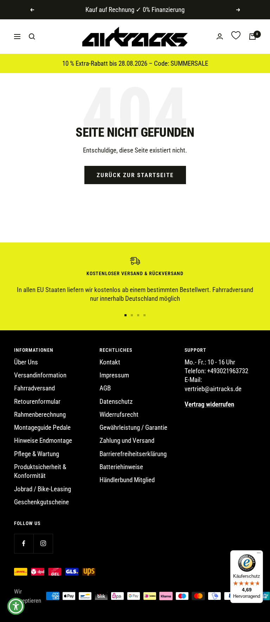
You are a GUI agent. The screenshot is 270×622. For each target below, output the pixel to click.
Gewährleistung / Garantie (133, 427)
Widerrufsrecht (119, 414)
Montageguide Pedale (42, 427)
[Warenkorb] (252, 36)
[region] (135, 280)
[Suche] (32, 36)
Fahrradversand (34, 388)
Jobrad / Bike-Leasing (42, 489)
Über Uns (26, 362)
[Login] (220, 36)
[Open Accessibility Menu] (16, 606)
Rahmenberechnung (40, 414)
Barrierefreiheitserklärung (133, 454)
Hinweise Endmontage (43, 440)
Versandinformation (40, 375)
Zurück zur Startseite (135, 175)
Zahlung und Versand (126, 440)
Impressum (114, 375)
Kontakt (109, 362)
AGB (105, 388)
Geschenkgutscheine (41, 502)
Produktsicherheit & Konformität (40, 471)
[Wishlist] (235, 36)
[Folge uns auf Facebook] (23, 543)
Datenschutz (116, 401)
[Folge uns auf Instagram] (43, 543)
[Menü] (259, 554)
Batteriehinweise (121, 467)
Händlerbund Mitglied (127, 480)
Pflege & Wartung (36, 454)
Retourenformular (37, 401)
